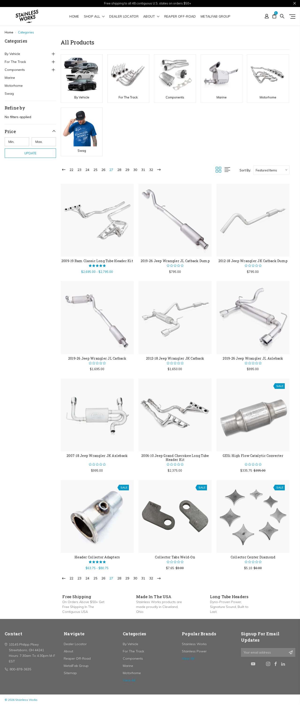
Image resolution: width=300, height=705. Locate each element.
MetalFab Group (216, 16)
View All (129, 680)
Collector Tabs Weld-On (175, 557)
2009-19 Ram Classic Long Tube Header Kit (97, 261)
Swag (9, 93)
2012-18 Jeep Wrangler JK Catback (175, 358)
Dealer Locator (124, 16)
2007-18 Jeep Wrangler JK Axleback (97, 455)
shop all (92, 16)
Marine (10, 78)
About (149, 16)
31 (143, 170)
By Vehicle (12, 54)
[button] (30, 131)
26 (103, 170)
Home (74, 16)
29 (127, 170)
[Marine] (221, 74)
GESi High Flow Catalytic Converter (253, 455)
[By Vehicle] (81, 74)
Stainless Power (194, 651)
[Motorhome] (268, 74)
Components (15, 70)
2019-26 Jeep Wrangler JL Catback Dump (175, 261)
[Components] (175, 74)
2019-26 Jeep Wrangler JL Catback (97, 358)
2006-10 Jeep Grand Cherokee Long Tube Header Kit (175, 457)
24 (87, 170)
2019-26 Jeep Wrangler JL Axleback (253, 358)
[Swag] (81, 127)
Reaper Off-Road (180, 16)
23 (79, 170)
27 (111, 170)
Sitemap (70, 673)
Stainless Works (194, 644)
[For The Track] (128, 74)
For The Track (15, 62)
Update (30, 153)
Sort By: (245, 170)
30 (135, 170)
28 (119, 170)
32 (151, 170)
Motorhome (14, 85)
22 (71, 170)
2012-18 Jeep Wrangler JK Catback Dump (253, 261)
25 (95, 170)
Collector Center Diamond (253, 557)
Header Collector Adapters (97, 557)
